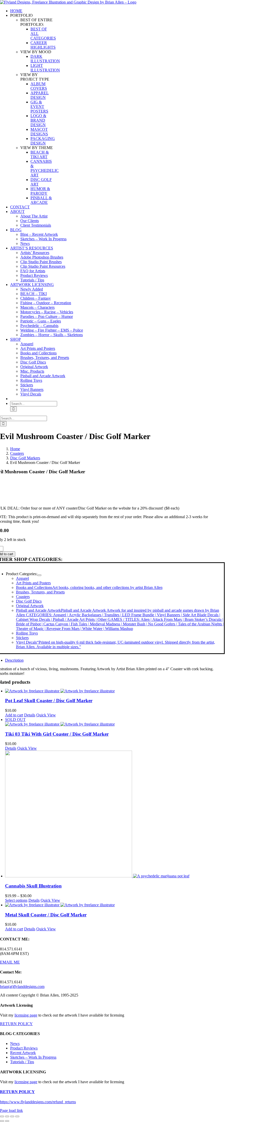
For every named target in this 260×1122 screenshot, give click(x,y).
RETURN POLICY (16, 1024)
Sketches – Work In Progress (33, 1057)
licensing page (25, 1015)
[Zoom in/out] (2, 1116)
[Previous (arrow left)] (2, 1121)
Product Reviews (24, 1048)
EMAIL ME (10, 962)
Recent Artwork (23, 1053)
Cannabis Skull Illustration (33, 886)
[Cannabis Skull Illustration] (115, 814)
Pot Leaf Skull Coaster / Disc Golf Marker (48, 700)
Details (29, 715)
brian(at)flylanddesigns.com (22, 986)
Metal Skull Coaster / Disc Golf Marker (46, 914)
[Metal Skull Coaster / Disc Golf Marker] (115, 905)
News (15, 1043)
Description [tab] (14, 660)
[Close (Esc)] (17, 1116)
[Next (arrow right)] (7, 1121)
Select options (16, 900)
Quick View (46, 715)
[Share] (12, 1116)
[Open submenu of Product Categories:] (39, 575)
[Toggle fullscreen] (7, 1116)
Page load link (11, 1110)
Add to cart (14, 715)
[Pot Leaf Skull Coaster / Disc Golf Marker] (115, 691)
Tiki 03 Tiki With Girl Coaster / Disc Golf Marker (57, 734)
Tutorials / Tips (22, 1062)
